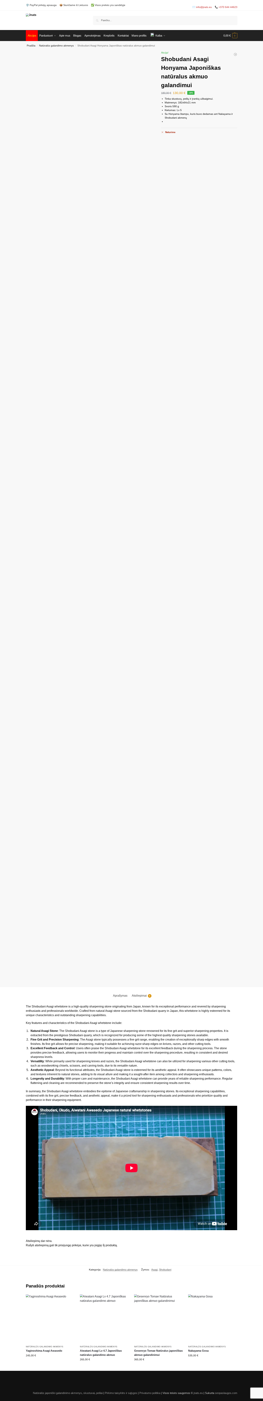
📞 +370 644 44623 (226, 7)
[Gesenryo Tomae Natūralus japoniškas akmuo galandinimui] (158, 1318)
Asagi (154, 1269)
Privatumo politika (149, 1392)
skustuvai (89, 1392)
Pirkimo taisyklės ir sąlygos (121, 1392)
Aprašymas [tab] (120, 995)
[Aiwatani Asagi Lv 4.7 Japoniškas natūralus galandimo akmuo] (104, 1318)
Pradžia (31, 45)
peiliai (99, 1392)
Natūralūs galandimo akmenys (56, 45)
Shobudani (165, 1269)
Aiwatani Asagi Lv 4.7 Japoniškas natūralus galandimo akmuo (101, 1352)
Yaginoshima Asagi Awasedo (44, 1350)
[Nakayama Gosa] (212, 1318)
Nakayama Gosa (198, 1350)
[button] (230, 35)
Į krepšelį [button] (50, 1363)
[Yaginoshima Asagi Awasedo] (50, 1318)
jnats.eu (198, 1392)
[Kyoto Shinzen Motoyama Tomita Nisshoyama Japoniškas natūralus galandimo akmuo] (235, 54)
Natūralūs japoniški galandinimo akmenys (57, 1392)
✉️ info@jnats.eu (202, 7)
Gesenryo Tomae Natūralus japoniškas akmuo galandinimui (158, 1352)
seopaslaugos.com (226, 1392)
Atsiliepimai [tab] (141, 995)
